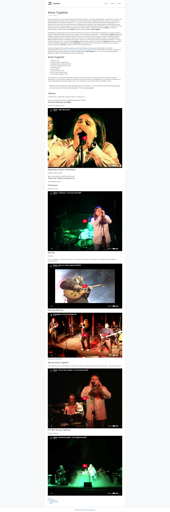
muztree (56, 3)
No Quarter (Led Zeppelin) (84, 49)
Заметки (106, 3)
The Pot (51, 503)
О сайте (119, 3)
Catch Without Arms (54, 501)
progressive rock (53, 500)
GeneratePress (91, 509)
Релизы (112, 3)
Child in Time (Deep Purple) (69, 49)
